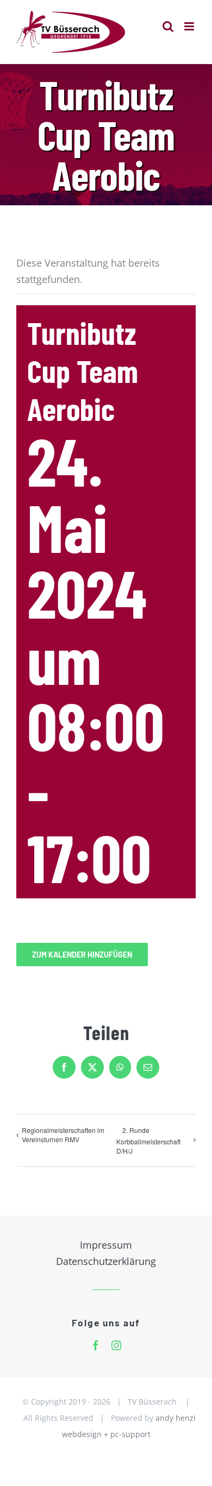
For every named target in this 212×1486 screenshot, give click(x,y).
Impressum (106, 1244)
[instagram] (116, 1345)
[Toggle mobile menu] (190, 26)
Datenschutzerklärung (106, 1261)
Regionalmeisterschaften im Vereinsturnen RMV (63, 1134)
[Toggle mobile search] (168, 26)
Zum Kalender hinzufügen (82, 954)
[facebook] (96, 1345)
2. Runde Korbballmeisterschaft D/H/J (148, 1140)
